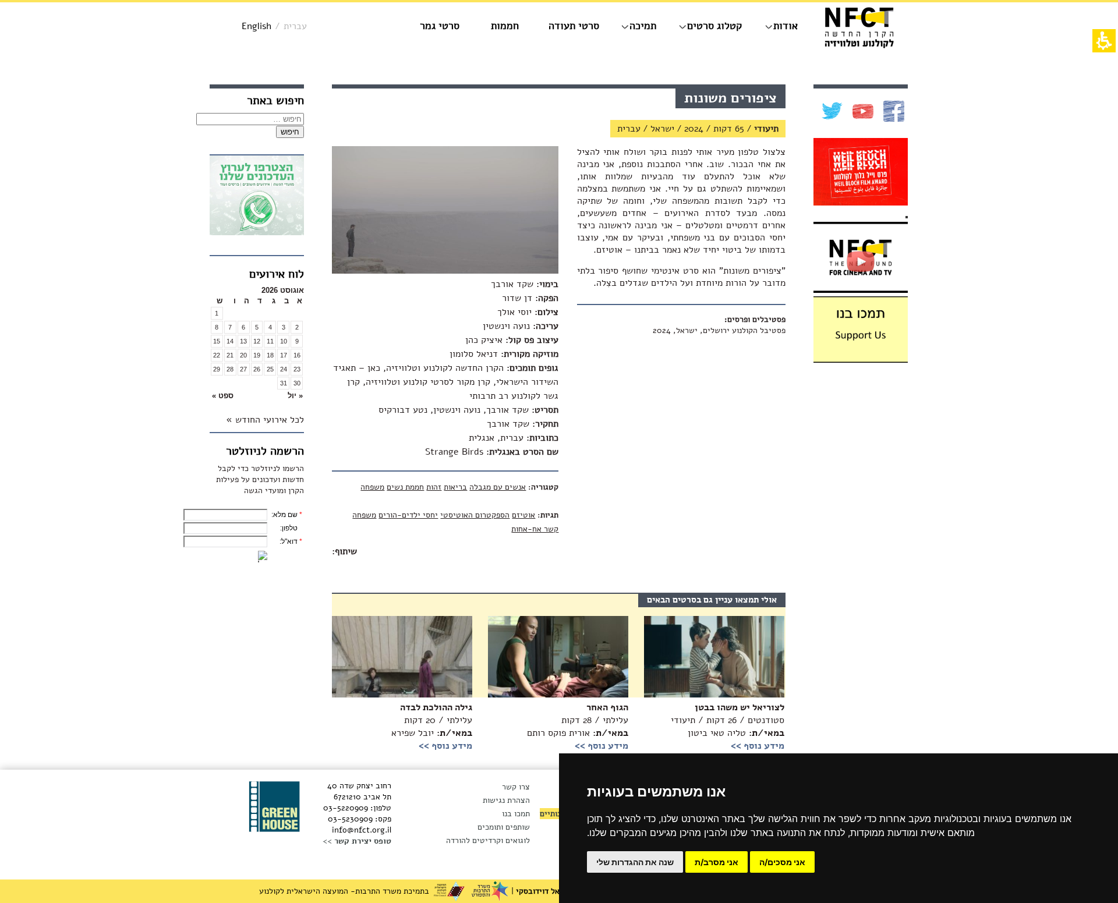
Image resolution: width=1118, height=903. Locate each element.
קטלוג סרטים (714, 26)
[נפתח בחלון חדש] (257, 197)
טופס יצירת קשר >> (357, 841)
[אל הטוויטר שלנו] (831, 111)
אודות (785, 26)
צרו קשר (516, 786)
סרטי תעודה (574, 26)
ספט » (222, 395)
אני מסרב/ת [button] (716, 862)
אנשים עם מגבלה (497, 487)
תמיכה (642, 26)
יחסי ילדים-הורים (408, 514)
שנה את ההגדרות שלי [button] (635, 862)
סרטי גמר (439, 26)
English (256, 26)
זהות (433, 487)
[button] (283, 396)
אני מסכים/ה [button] (782, 862)
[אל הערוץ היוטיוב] (861, 111)
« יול (295, 395)
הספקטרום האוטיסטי (475, 514)
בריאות (455, 487)
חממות (505, 26)
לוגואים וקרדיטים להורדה (488, 840)
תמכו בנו (516, 813)
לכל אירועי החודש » (265, 419)
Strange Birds (454, 451)
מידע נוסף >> (445, 745)
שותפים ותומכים (503, 827)
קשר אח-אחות (534, 528)
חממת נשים (405, 487)
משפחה (372, 487)
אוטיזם (523, 514)
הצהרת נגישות (506, 800)
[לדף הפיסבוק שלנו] (892, 111)
